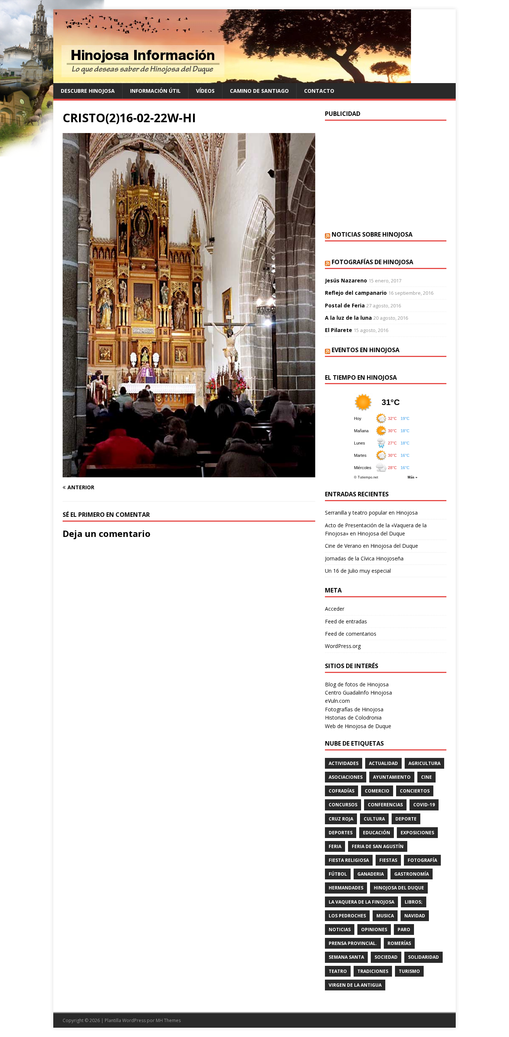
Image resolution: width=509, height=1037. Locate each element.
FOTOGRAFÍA (422, 860)
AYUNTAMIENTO (392, 777)
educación (376, 832)
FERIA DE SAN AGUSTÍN (378, 846)
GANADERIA (370, 874)
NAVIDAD (414, 916)
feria (335, 846)
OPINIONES (374, 929)
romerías (399, 943)
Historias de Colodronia (353, 717)
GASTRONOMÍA (411, 874)
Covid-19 (424, 805)
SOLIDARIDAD (423, 957)
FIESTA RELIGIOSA (349, 860)
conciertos (415, 791)
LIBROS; (414, 902)
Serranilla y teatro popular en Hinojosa (371, 512)
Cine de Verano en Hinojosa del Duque (371, 545)
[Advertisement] (385, 174)
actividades (343, 763)
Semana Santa (346, 957)
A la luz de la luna (348, 317)
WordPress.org (343, 645)
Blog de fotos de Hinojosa (357, 684)
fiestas (388, 860)
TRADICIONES (372, 971)
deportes (340, 832)
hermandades (346, 888)
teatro (338, 971)
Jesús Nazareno (346, 280)
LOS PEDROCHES (347, 916)
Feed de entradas (346, 621)
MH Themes (168, 1020)
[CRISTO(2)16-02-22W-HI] (189, 473)
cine (426, 777)
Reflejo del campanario (356, 292)
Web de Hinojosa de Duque (358, 726)
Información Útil (155, 90)
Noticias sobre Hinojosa (372, 234)
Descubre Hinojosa (88, 90)
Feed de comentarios (350, 633)
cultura (374, 819)
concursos (343, 805)
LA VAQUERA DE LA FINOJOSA (361, 902)
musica (385, 916)
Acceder (334, 608)
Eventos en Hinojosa (365, 350)
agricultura (424, 763)
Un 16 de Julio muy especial (358, 570)
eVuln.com (337, 700)
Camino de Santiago (259, 90)
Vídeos (205, 90)
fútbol (338, 874)
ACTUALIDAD (383, 763)
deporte (406, 819)
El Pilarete (338, 329)
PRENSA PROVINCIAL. (353, 943)
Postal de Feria (345, 305)
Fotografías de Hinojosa (372, 262)
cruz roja (341, 819)
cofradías (341, 791)
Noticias (340, 929)
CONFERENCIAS (385, 805)
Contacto (319, 90)
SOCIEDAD (386, 957)
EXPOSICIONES (417, 832)
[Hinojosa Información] (232, 78)
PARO (404, 929)
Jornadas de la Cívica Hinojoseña (364, 558)
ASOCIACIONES (346, 777)
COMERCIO (377, 791)
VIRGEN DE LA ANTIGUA (355, 985)
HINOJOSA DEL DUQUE (399, 888)
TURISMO (409, 971)
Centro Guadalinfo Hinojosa (358, 692)
